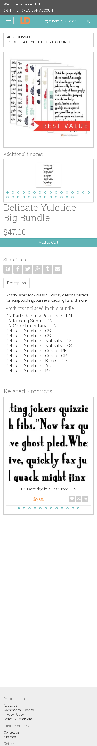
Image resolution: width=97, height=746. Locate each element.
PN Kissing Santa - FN (29, 321)
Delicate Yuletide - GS (28, 331)
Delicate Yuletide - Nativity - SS (39, 345)
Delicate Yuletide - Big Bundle (43, 42)
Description (16, 283)
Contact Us (12, 732)
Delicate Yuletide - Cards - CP (36, 355)
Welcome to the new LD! (22, 4)
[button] (62, 21)
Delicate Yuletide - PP (28, 370)
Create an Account (38, 10)
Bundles (23, 37)
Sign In (9, 10)
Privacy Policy (14, 714)
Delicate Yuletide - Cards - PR (36, 350)
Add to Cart (48, 242)
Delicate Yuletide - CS (28, 335)
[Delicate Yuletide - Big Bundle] (48, 100)
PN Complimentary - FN (31, 326)
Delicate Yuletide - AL (28, 365)
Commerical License (19, 710)
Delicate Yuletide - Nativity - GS (39, 340)
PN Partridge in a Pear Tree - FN (39, 316)
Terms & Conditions (18, 719)
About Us (10, 705)
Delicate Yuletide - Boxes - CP (36, 360)
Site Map (10, 737)
